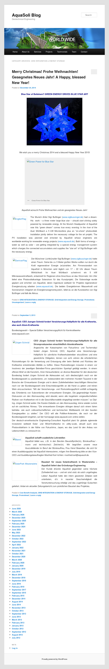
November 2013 (18, 607)
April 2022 (16, 544)
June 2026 (16, 508)
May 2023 (16, 532)
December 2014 (18, 598)
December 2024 (18, 526)
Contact (84, 51)
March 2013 (17, 619)
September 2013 (19, 613)
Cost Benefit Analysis (28, 492)
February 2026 (18, 514)
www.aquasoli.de (66, 241)
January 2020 (17, 565)
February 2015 (18, 595)
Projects (49, 51)
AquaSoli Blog (26, 15)
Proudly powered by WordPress (54, 659)
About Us (26, 51)
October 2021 (17, 553)
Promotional (89, 299)
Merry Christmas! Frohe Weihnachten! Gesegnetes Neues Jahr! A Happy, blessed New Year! (49, 77)
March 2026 (17, 511)
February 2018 (18, 586)
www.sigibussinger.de (73, 216)
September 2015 (19, 592)
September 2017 (19, 589)
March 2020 (17, 559)
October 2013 (17, 610)
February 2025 (18, 523)
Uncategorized (18, 302)
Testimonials (62, 51)
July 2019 (16, 571)
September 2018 (19, 580)
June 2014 (16, 604)
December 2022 (18, 535)
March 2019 (17, 574)
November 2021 (18, 550)
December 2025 (18, 517)
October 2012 (17, 628)
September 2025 (19, 520)
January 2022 (17, 547)
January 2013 (17, 625)
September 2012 (19, 631)
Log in (15, 648)
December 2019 (18, 568)
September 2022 (19, 541)
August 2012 (17, 634)
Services (37, 51)
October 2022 (17, 538)
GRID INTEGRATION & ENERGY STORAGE (37, 299)
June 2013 (16, 616)
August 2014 (17, 601)
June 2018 (16, 583)
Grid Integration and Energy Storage (69, 299)
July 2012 (16, 637)
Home (15, 51)
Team (74, 51)
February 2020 (18, 562)
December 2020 (18, 556)
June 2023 (16, 529)
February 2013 (18, 622)
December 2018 (18, 577)
